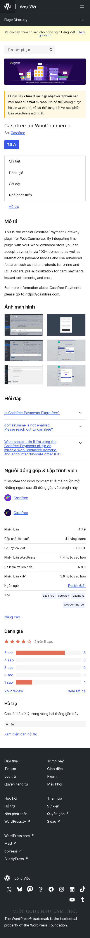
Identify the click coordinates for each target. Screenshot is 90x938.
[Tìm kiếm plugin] (50, 49)
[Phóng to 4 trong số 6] (80, 320)
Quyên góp (58, 814)
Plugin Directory (16, 20)
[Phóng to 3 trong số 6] (37, 371)
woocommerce (74, 604)
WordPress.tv (17, 821)
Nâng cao (12, 617)
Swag (54, 821)
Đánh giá (16, 173)
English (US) (77, 585)
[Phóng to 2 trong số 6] (37, 345)
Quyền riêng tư (16, 784)
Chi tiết (14, 161)
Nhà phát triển (20, 195)
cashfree (48, 595)
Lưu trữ (10, 776)
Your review (13, 691)
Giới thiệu (11, 761)
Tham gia (54, 798)
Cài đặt (15, 184)
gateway (63, 595)
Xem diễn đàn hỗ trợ (20, 734)
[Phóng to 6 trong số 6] (80, 371)
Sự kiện (53, 806)
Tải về (11, 144)
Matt (10, 843)
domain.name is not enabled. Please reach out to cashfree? (28, 427)
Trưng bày (55, 761)
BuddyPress (16, 859)
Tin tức (10, 769)
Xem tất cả (77, 691)
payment (78, 595)
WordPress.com (19, 836)
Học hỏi (10, 798)
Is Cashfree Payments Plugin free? (32, 413)
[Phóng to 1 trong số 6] (37, 320)
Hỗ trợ (14, 206)
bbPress (13, 851)
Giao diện (55, 769)
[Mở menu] (83, 6)
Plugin (52, 776)
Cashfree (18, 133)
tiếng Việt (22, 878)
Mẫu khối (54, 784)
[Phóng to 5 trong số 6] (80, 345)
